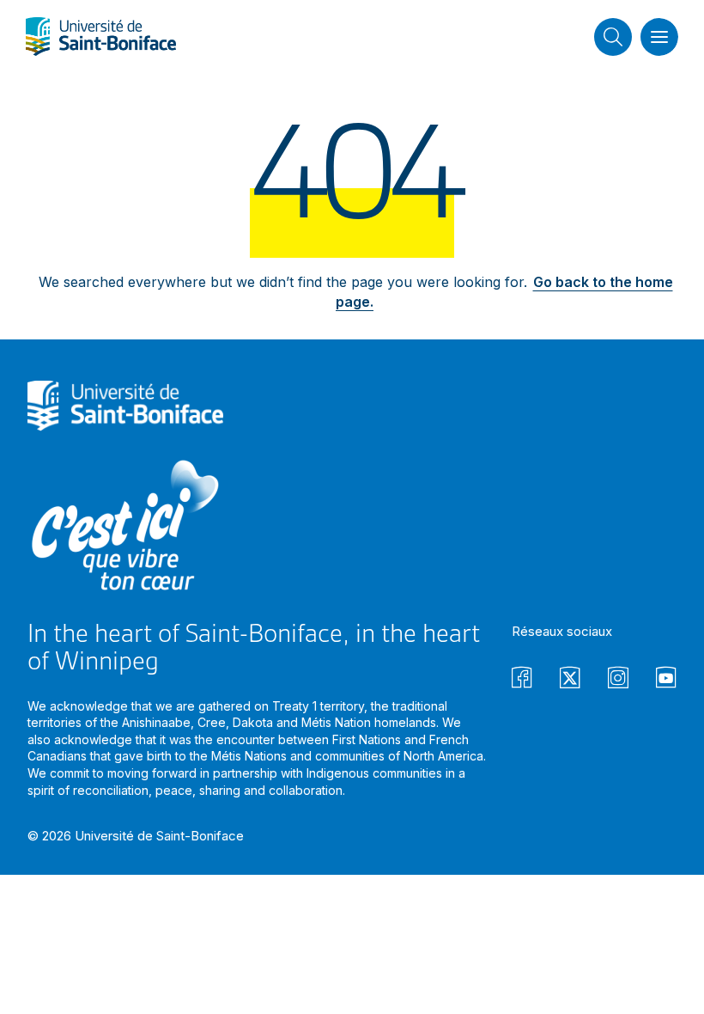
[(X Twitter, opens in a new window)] (570, 680)
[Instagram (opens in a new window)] (618, 680)
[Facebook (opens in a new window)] (522, 680)
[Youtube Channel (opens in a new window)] (666, 680)
